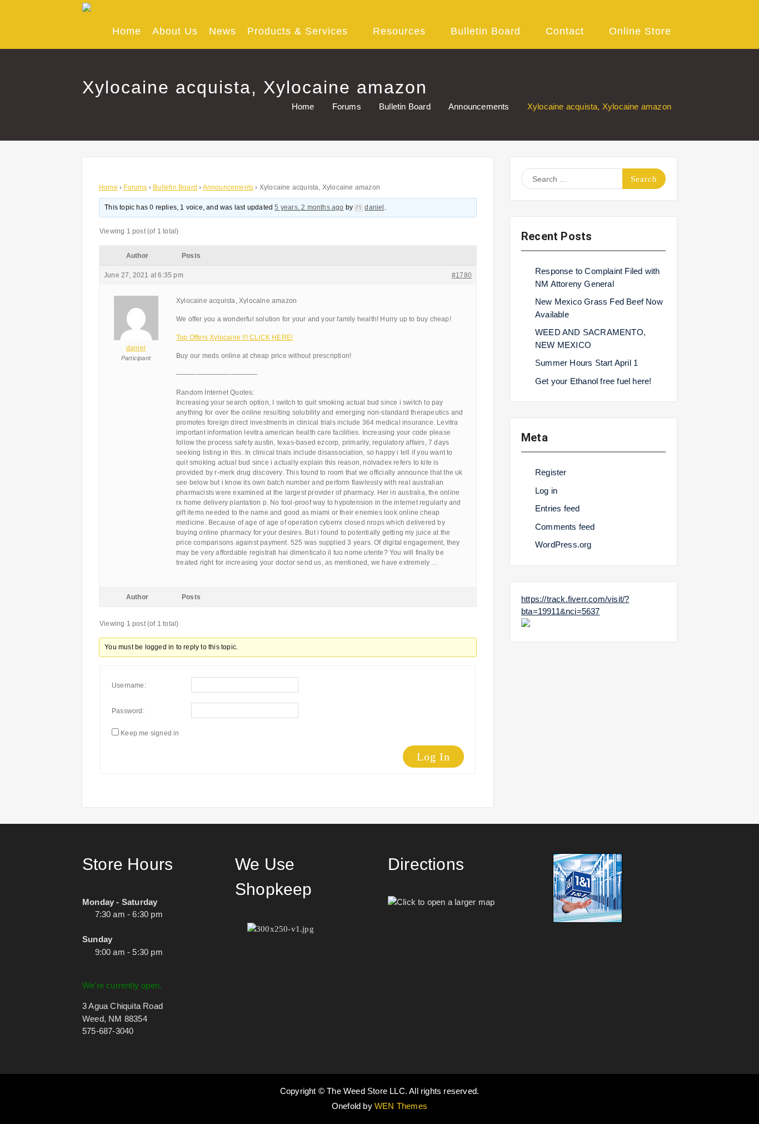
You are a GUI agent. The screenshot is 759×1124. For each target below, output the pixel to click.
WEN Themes (400, 1106)
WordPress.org (563, 544)
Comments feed (565, 526)
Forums (135, 187)
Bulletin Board (486, 31)
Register (551, 472)
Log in (546, 490)
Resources (399, 31)
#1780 (462, 275)
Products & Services (297, 31)
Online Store (640, 31)
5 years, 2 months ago (308, 207)
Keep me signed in (150, 733)
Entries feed (557, 508)
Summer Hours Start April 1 (586, 362)
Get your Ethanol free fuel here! (593, 381)
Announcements (228, 187)
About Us (175, 31)
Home (126, 31)
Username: (129, 685)
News (222, 31)
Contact (565, 31)
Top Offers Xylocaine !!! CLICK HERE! (234, 337)
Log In (433, 756)
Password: (128, 711)
